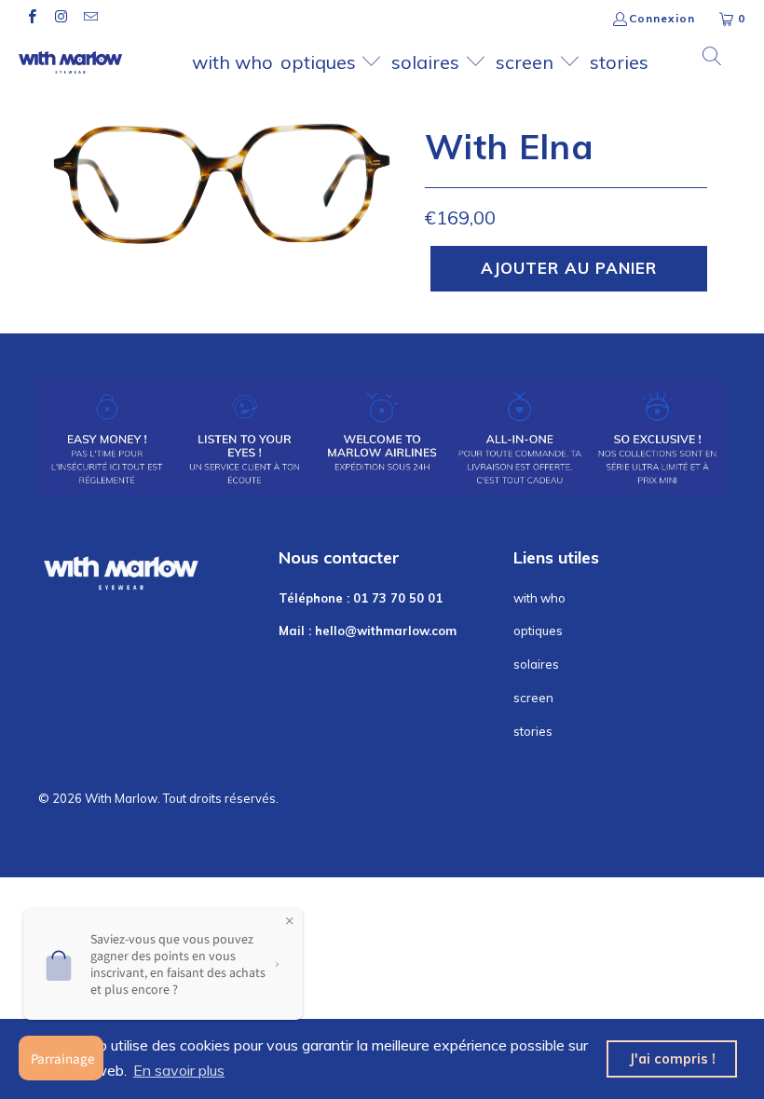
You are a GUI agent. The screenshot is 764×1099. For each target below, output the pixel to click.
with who (232, 62)
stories (619, 62)
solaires (427, 62)
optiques (320, 62)
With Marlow (121, 798)
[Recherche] (712, 58)
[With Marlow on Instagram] (60, 18)
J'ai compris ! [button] (672, 1059)
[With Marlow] (70, 62)
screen (527, 62)
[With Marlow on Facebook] (31, 18)
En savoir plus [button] (179, 1070)
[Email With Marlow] (90, 18)
